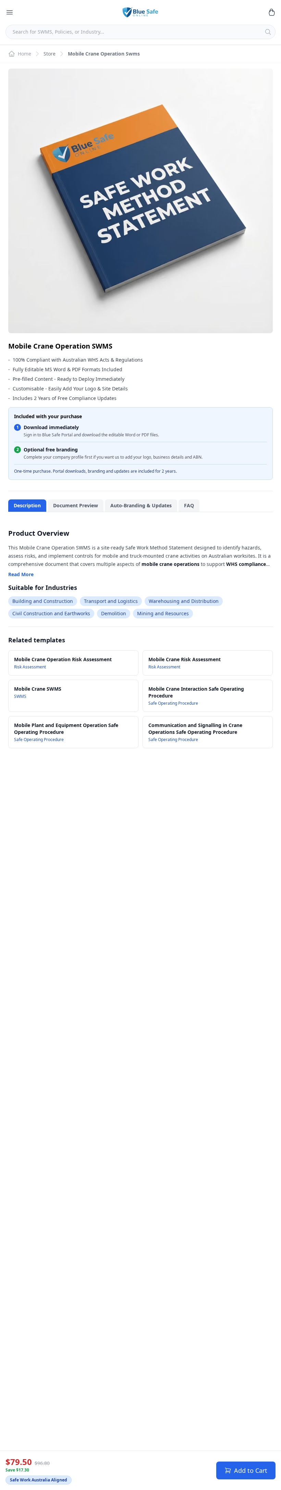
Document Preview (75, 505)
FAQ (189, 505)
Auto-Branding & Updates (141, 505)
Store (50, 53)
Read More (21, 574)
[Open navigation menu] (9, 12)
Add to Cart (250, 1470)
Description (27, 505)
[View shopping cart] (271, 12)
